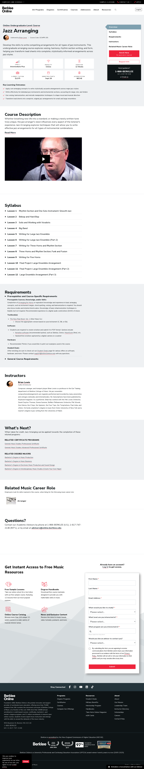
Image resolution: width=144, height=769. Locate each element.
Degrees (50, 10)
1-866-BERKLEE (124, 71)
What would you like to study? (101, 608)
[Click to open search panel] (115, 10)
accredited (52, 737)
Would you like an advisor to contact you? (106, 639)
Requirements (115, 37)
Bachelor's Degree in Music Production (19, 457)
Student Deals (42, 351)
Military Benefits (92, 702)
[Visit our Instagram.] (75, 687)
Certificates (62, 10)
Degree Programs (63, 699)
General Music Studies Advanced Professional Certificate (26, 447)
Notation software (22, 333)
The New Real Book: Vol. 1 (20, 319)
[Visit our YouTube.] (81, 687)
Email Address (94, 598)
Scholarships (119, 712)
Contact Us (124, 2)
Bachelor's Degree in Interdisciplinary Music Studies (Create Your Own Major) (33, 469)
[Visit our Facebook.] (70, 687)
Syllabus (113, 32)
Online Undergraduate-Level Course (21, 25)
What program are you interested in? (104, 627)
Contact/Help (119, 719)
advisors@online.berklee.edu (46, 528)
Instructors (114, 42)
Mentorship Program (93, 705)
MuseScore (69, 333)
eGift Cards (90, 715)
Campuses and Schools (12, 2)
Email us (125, 77)
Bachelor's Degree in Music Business (18, 461)
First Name (93, 579)
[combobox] (112, 630)
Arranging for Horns (25, 302)
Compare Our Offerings (65, 709)
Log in (105, 567)
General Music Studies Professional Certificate (22, 444)
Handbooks (90, 709)
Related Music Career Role (120, 46)
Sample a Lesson (107, 2)
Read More (10, 132)
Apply (138, 2)
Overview (113, 27)
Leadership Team (120, 705)
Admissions (86, 10)
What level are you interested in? (102, 617)
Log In (138, 9)
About (96, 10)
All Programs (38, 10)
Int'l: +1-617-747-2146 (124, 74)
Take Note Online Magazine (96, 712)
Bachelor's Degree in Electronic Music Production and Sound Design (30, 465)
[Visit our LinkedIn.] (87, 687)
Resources (106, 10)
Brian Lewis (23, 38)
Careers (117, 715)
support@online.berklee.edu (44, 353)
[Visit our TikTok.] (92, 687)
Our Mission (118, 702)
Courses (74, 10)
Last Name (93, 589)
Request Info (124, 62)
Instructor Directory (121, 709)
